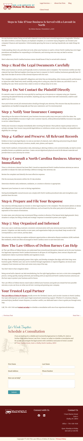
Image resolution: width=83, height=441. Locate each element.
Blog (69, 3)
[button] (50, 3)
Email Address (14, 371)
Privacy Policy (61, 439)
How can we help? (15, 378)
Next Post (77, 315)
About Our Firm (59, 3)
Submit (14, 392)
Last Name (46, 364)
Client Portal (44, 10)
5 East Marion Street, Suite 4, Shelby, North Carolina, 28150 (36, 343)
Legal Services (45, 3)
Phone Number (47, 371)
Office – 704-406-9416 (70, 424)
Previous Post (7, 315)
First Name (12, 364)
